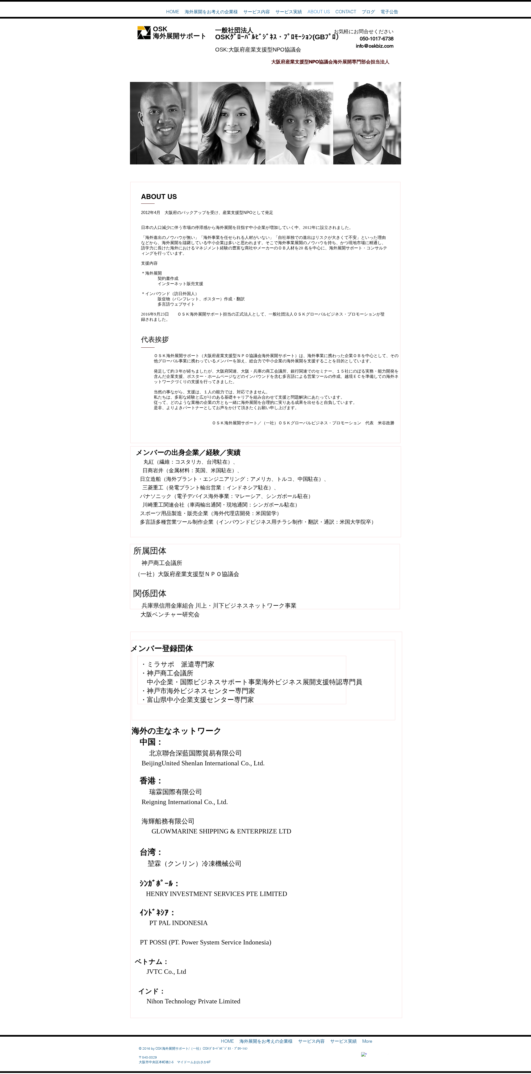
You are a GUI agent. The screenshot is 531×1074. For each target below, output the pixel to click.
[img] (164, 123)
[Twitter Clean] (375, 1052)
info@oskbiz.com (375, 46)
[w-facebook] (364, 1055)
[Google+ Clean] (386, 1052)
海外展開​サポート (180, 36)
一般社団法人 (234, 30)
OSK (160, 29)
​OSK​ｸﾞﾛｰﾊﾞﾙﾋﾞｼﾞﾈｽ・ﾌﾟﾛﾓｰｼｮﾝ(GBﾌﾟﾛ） (279, 37)
